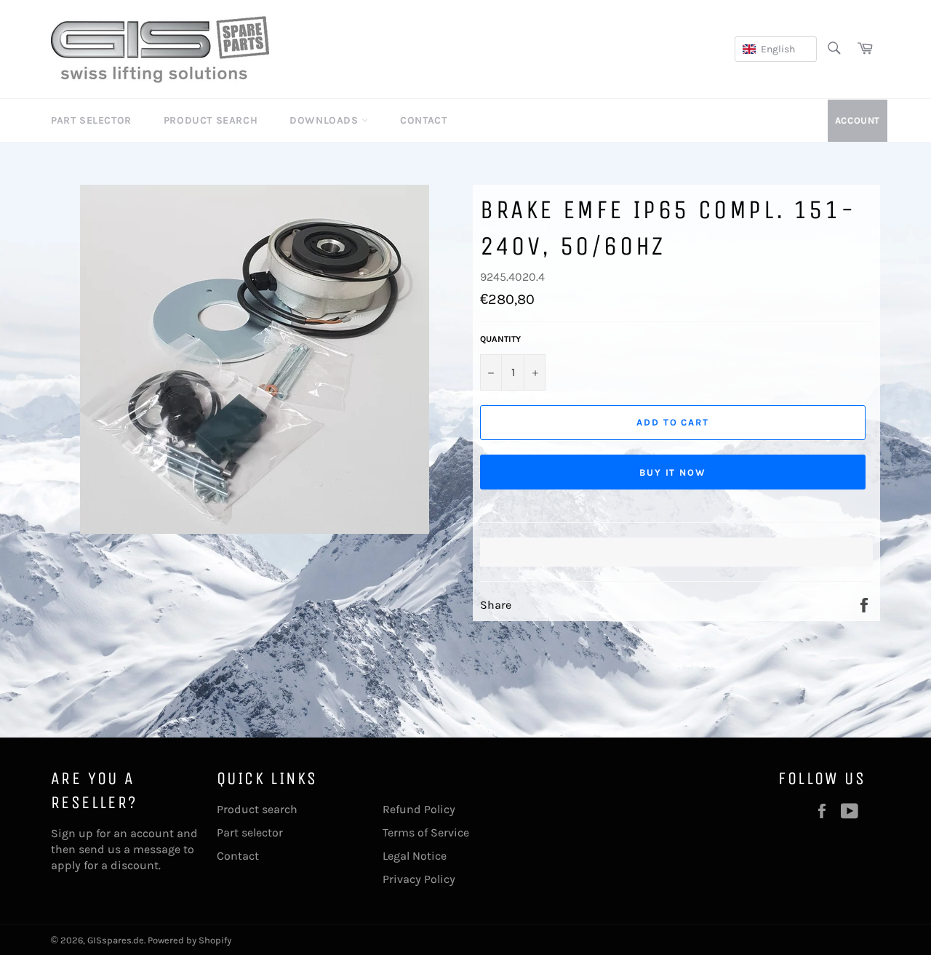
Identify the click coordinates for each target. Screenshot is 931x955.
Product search (257, 809)
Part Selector (91, 120)
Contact (423, 120)
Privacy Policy (419, 879)
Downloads (325, 120)
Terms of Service (426, 832)
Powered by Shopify (189, 940)
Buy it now (673, 472)
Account (857, 120)
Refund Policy (419, 809)
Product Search (210, 120)
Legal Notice (415, 856)
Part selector (250, 832)
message (156, 849)
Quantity (500, 339)
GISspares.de (115, 940)
